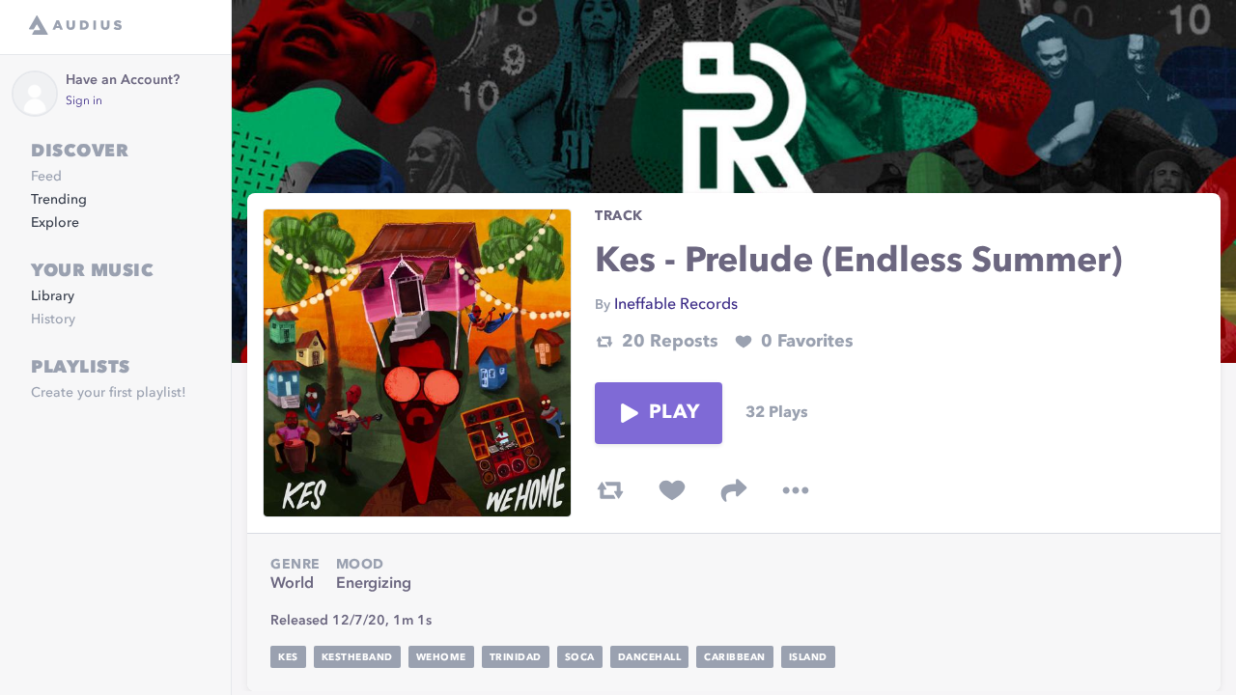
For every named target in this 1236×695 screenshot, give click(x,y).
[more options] (795, 490)
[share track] (733, 490)
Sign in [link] (84, 101)
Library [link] (52, 296)
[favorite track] (672, 490)
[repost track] (610, 490)
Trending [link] (59, 200)
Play (674, 413)
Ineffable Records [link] (676, 305)
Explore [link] (55, 223)
